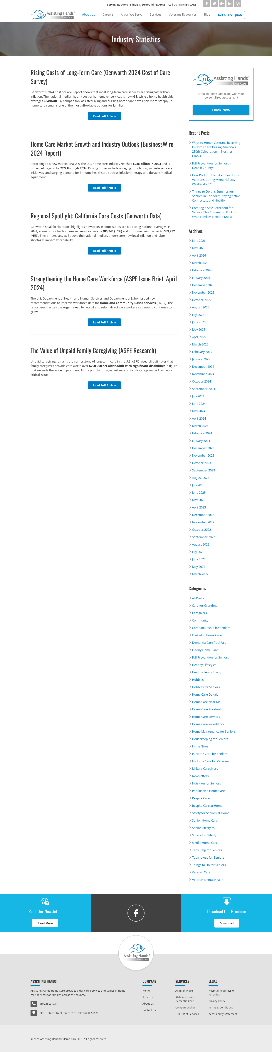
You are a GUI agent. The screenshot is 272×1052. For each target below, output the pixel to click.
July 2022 (198, 552)
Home (146, 990)
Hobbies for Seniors (206, 687)
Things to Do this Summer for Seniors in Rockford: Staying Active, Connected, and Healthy (216, 196)
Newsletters (200, 776)
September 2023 (203, 470)
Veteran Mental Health (208, 880)
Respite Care (201, 798)
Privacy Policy (217, 1001)
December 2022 (203, 515)
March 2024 (200, 426)
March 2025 (200, 344)
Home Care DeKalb (205, 694)
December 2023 (203, 448)
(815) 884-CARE (187, 4)
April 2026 (199, 255)
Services (147, 997)
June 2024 (199, 404)
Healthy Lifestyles (204, 665)
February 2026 (202, 270)
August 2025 (200, 307)
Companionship (185, 1007)
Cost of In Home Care (207, 635)
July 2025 (198, 315)
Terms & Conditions (221, 1007)
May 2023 (198, 500)
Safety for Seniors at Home (210, 813)
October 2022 (201, 530)
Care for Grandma (204, 606)
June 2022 (199, 559)
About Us (148, 1003)
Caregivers (199, 613)
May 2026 (198, 248)
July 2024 (198, 396)
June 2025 (199, 322)
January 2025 (201, 359)
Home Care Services (206, 717)
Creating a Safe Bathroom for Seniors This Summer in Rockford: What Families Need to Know (215, 212)
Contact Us (149, 1010)
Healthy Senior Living (206, 672)
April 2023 (199, 507)
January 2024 (201, 441)
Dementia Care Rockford (209, 643)
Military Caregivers (205, 769)
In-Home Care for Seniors (209, 754)
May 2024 (198, 411)
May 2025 (198, 330)
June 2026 (199, 241)
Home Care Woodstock (208, 724)
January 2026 (201, 278)
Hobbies (198, 680)
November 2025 (203, 292)
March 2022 (200, 574)
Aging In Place (184, 990)
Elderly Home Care (205, 650)
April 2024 (199, 418)
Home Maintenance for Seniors (214, 731)
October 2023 (201, 463)
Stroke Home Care (205, 843)
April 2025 (199, 337)
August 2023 (200, 478)
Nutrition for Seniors (206, 783)
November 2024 (203, 374)
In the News (200, 746)
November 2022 (203, 522)
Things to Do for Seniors (209, 865)
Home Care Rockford (206, 709)
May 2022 (198, 567)
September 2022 (203, 537)
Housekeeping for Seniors (210, 739)
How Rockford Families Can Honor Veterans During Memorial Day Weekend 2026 (216, 179)
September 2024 (203, 389)
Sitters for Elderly (204, 835)
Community (200, 620)
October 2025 (201, 300)
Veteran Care (201, 872)
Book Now (221, 110)
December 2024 (203, 367)
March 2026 (200, 263)
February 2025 (202, 352)
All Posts (198, 598)
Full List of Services (187, 1014)
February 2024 (202, 433)
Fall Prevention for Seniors (210, 657)
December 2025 (203, 285)
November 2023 (203, 455)
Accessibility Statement (223, 1014)
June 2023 (199, 493)
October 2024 (201, 381)
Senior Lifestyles (203, 828)
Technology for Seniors (208, 857)
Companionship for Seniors (211, 628)
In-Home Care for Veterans (210, 761)
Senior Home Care (205, 820)
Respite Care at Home (207, 806)
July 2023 (198, 485)
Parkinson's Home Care (208, 791)
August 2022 (200, 544)
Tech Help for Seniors (207, 850)
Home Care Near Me (206, 702)
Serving (151, 4)
